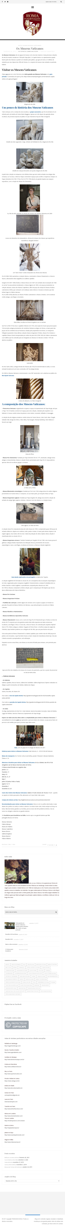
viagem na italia (22, 988)
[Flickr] (8, 1)
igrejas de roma (41, 976)
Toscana (53, 982)
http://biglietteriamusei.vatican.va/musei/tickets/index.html (34, 800)
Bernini (15, 967)
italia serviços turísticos (12, 979)
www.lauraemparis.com (11, 1101)
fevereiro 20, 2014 (10, 51)
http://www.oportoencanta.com (13, 1074)
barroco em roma (52, 964)
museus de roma (30, 979)
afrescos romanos (16, 964)
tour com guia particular (12, 985)
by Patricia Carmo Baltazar (28, 51)
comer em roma (46, 967)
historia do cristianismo (12, 976)
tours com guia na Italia (26, 985)
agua (24, 964)
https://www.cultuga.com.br (12, 1081)
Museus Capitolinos (7, 829)
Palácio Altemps (6, 824)
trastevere (36, 985)
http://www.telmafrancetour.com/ (14, 1109)
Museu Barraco (6, 836)
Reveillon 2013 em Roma (11, 934)
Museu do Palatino (7, 826)
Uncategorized (45, 985)
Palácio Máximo (6, 838)
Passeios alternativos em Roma (13, 982)
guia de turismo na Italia (50, 973)
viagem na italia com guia (34, 988)
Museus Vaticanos (7, 822)
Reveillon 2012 (9, 939)
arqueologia (31, 964)
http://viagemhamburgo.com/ (13, 1046)
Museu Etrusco (6, 831)
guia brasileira (9, 973)
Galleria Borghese (7, 834)
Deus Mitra (17, 322)
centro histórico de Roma (33, 967)
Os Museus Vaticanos (29, 48)
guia (18, 720)
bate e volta (8, 967)
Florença (48, 970)
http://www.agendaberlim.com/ (13, 1052)
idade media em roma (25, 976)
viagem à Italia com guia (32, 991)
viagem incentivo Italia (11, 988)
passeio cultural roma (41, 979)
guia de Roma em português (35, 973)
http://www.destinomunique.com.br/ (14, 1059)
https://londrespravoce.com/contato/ (15, 1120)
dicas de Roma (32, 970)
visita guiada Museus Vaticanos (29, 45)
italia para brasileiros (52, 976)
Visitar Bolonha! (9, 1162)
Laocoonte (30, 363)
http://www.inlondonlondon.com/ (14, 1116)
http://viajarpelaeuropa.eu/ (12, 1128)
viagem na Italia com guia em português (15, 991)
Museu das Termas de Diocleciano (13, 1167)
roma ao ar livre (27, 982)
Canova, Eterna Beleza (10, 1164)
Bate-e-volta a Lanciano (11, 944)
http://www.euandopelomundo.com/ (14, 1135)
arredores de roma (41, 964)
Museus (21, 979)
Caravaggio (22, 967)
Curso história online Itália (11, 1160)
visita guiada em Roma (45, 991)
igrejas (33, 976)
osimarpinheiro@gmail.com (12, 1095)
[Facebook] (3, 1)
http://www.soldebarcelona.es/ (13, 1066)
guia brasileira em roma (20, 973)
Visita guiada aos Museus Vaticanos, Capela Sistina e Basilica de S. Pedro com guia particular (22, 926)
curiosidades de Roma (21, 970)
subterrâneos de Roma (43, 982)
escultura (40, 970)
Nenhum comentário (48, 51)
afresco (7, 964)
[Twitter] (6, 1)
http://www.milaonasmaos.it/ (12, 1142)
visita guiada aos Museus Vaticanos (35, 74)
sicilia (34, 982)
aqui (7, 74)
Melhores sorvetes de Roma (12, 1157)
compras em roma (10, 970)
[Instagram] (11, 1)
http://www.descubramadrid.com (13, 1088)
